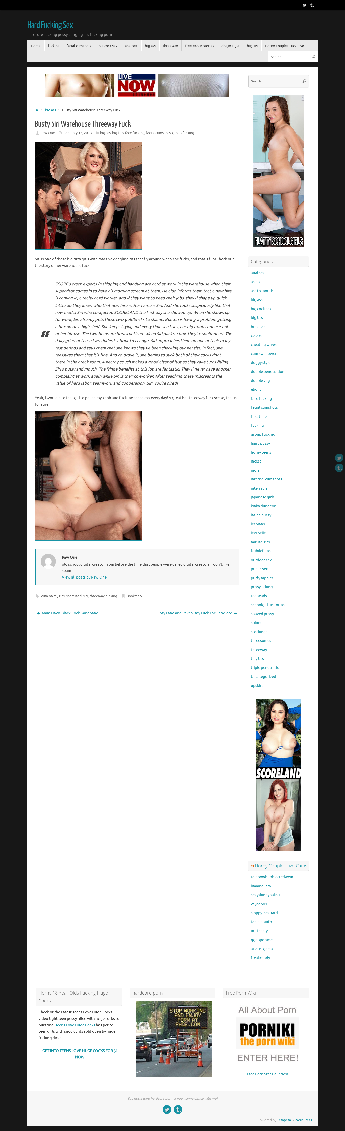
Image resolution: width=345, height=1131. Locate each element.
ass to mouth (262, 291)
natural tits (260, 542)
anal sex (258, 273)
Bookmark (134, 596)
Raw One (47, 133)
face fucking (134, 133)
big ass (50, 110)
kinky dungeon (263, 506)
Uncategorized (263, 676)
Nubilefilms (261, 551)
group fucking (183, 133)
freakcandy (260, 958)
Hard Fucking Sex (50, 25)
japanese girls (263, 497)
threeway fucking (103, 596)
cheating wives (264, 344)
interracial (259, 488)
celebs (256, 335)
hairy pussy (260, 443)
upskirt (257, 685)
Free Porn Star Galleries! (267, 1074)
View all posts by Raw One (86, 577)
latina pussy (261, 515)
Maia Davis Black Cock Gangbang (69, 613)
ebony (256, 389)
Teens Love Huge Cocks (75, 1025)
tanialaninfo (261, 922)
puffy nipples (262, 578)
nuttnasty (259, 931)
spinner (257, 622)
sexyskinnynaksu (265, 895)
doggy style (260, 362)
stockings (259, 632)
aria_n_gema (262, 949)
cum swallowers (264, 353)
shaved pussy (262, 614)
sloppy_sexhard (264, 913)
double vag (260, 380)
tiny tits (257, 658)
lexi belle (258, 533)
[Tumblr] (311, 4)
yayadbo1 (259, 904)
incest (256, 461)
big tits (118, 133)
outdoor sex (261, 560)
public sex (259, 569)
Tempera (284, 1120)
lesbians (258, 524)
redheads (259, 596)
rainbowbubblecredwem (272, 877)
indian (256, 470)
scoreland (74, 596)
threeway (259, 650)
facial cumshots (158, 133)
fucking (257, 425)
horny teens (261, 452)
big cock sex (261, 309)
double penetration (267, 371)
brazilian (258, 327)
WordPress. (304, 1120)
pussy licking (262, 587)
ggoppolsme (262, 940)
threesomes (261, 640)
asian (255, 282)
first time (259, 416)
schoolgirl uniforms (268, 605)
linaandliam (261, 886)
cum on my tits (53, 596)
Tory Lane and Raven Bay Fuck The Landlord (195, 613)
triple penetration (266, 667)
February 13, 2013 (77, 133)
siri (85, 596)
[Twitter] (304, 4)
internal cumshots (266, 479)
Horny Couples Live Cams (281, 866)
